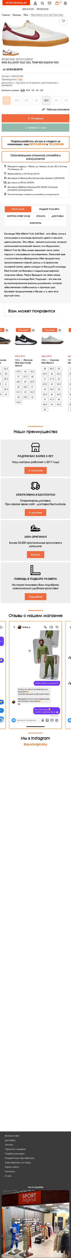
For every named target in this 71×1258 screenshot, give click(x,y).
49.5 (59, 404)
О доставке (35, 512)
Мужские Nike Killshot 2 (50, 361)
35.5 (18, 371)
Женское (28, 9)
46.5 (59, 394)
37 (18, 376)
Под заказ (23, 330)
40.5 (25, 386)
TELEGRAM (56, 144)
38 (6, 373)
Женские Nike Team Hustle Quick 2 (24, 363)
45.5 (45, 394)
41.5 (18, 392)
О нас (8, 1176)
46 (52, 394)
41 (6, 384)
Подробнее (35, 596)
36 (25, 371)
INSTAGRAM (38, 144)
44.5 (18, 402)
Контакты (10, 1171)
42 (25, 392)
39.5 (6, 379)
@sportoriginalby (35, 744)
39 (25, 381)
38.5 (18, 381)
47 (45, 399)
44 (6, 394)
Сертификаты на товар (18, 1162)
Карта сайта (12, 1167)
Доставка (10, 1140)
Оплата (9, 1144)
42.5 (6, 389)
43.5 (25, 397)
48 (59, 399)
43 (18, 397)
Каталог (35, 554)
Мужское (43, 9)
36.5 (6, 368)
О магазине (36, 470)
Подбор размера (14, 1153)
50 (45, 409)
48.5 (45, 404)
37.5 (25, 376)
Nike (20, 79)
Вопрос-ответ (12, 1135)
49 (52, 404)
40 (18, 386)
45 (59, 389)
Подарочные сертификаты (19, 1158)
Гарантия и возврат (15, 1149)
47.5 (52, 399)
